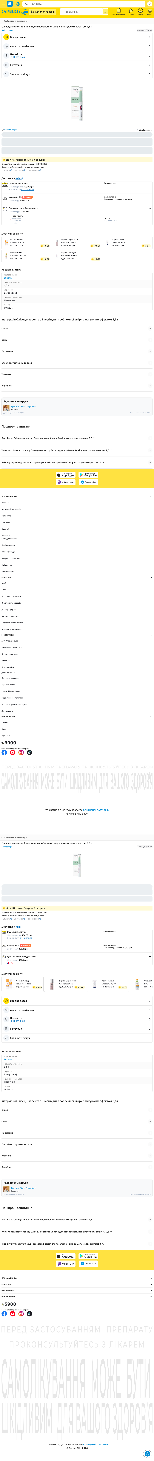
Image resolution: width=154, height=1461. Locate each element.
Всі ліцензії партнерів (11, 509)
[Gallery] (77, 104)
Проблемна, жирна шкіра (15, 21)
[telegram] (88, 482)
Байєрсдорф (7, 30)
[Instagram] (21, 752)
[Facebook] (4, 752)
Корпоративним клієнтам (13, 623)
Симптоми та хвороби (11, 603)
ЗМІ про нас (7, 565)
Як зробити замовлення (12, 629)
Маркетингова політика (12, 698)
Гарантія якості (8, 684)
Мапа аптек (7, 516)
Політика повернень (11, 678)
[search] (105, 11)
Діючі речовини (8, 672)
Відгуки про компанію (11, 558)
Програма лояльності (11, 596)
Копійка (5, 722)
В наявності (21, 189)
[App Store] (65, 475)
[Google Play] (88, 475)
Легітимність (7, 711)
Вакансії (5, 529)
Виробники (6, 660)
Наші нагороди (8, 545)
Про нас (5, 502)
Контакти (6, 522)
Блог (4, 590)
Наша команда (8, 552)
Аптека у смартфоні (10, 616)
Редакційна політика (11, 691)
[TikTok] (29, 752)
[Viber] (65, 482)
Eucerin (8, 278)
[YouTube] (12, 752)
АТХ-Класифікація (10, 641)
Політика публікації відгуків (14, 704)
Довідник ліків (8, 667)
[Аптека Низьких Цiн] (15, 11)
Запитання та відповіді (12, 647)
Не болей (6, 736)
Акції (4, 583)
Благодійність (8, 571)
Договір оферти (8, 609)
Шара (4, 729)
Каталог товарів (45, 11)
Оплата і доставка (10, 654)
